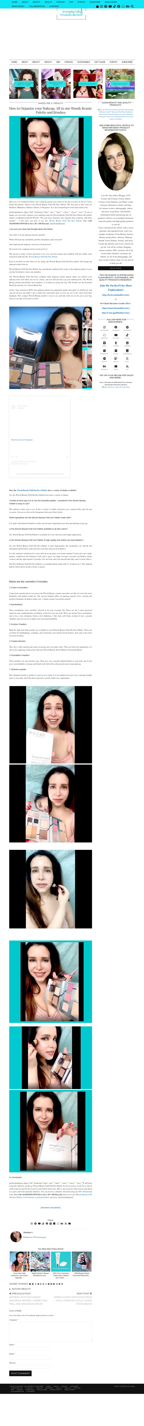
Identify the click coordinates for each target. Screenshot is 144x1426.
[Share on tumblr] (41, 1284)
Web (35, 1237)
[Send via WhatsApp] (46, 1284)
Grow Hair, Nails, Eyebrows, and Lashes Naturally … (19, 1275)
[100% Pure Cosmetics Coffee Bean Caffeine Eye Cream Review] (61, 1262)
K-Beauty (29, 1388)
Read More (116, 268)
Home (14, 2)
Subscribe (95, 2)
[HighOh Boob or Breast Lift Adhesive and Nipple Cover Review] (40, 1262)
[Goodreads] (54, 1223)
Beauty (36, 2)
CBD (71, 2)
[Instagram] (101, 6)
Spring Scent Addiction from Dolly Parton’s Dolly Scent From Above (73, 1298)
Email (12, 1353)
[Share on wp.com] (62, 1284)
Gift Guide (99, 62)
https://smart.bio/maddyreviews (116, 308)
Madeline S (45, 103)
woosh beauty (21, 1289)
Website (12, 1363)
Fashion (60, 2)
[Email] (69, 1223)
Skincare (74, 1386)
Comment (13, 1320)
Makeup (39, 1388)
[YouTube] (110, 6)
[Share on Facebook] (32, 1284)
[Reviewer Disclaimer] (50, 1207)
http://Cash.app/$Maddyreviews (116, 312)
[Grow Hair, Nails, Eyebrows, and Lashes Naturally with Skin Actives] (20, 1262)
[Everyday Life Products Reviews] (72, 12)
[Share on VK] (48, 1284)
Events (81, 2)
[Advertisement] (72, 42)
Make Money (18, 6)
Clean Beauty (17, 1388)
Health (48, 2)
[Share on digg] (56, 1284)
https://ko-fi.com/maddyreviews (115, 294)
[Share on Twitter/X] (35, 1284)
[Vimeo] (51, 1223)
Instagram (42, 1237)
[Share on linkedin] (51, 1284)
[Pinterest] (105, 6)
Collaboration (37, 6)
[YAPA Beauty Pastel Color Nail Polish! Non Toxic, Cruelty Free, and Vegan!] (82, 1262)
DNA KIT (68, 1388)
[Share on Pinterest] (38, 1284)
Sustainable (83, 62)
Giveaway (54, 6)
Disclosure (111, 2)
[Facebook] (118, 6)
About (25, 2)
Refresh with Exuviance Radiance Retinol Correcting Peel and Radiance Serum (28, 1298)
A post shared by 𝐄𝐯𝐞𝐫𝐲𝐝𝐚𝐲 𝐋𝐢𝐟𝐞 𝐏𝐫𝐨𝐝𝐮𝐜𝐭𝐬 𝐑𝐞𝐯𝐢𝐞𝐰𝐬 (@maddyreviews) (40, 474)
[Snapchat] (123, 6)
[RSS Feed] (66, 1223)
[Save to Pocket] (59, 1284)
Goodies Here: (125, 303)
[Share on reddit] (54, 1284)
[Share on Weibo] (43, 1284)
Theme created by (124, 1386)
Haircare (49, 1388)
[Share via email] (30, 1284)
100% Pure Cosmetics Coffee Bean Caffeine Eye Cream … (61, 1275)
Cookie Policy (56, 1389)
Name (12, 1344)
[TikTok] (114, 6)
